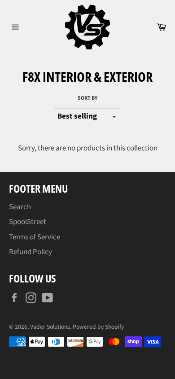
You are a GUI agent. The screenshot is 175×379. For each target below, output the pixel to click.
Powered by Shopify (98, 326)
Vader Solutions (50, 326)
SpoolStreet (27, 221)
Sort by (87, 98)
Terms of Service (34, 237)
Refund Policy (30, 252)
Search (20, 207)
